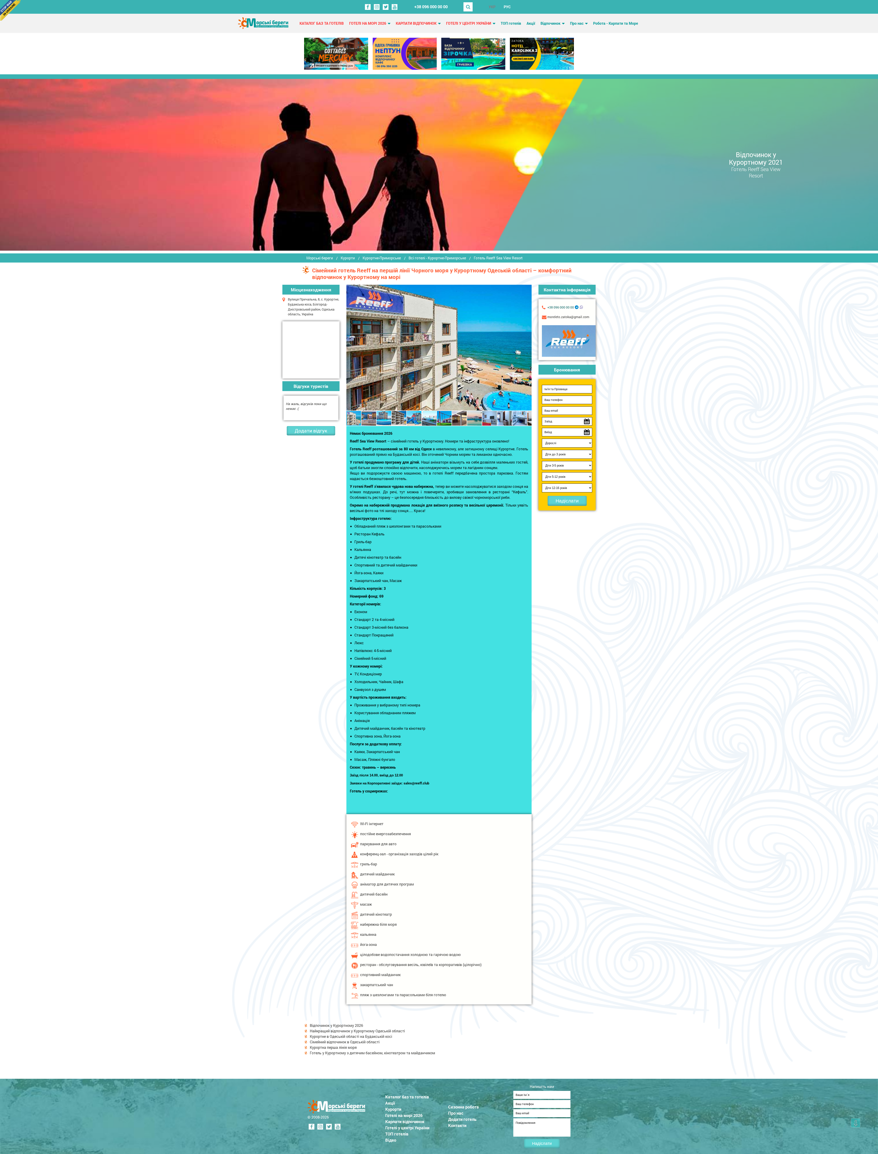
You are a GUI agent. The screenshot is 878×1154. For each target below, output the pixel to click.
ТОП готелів (511, 23)
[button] (527, 347)
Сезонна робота (463, 1107)
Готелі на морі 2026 (367, 23)
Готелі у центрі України (468, 23)
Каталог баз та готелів (322, 23)
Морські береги (319, 258)
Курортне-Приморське (382, 258)
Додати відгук (311, 430)
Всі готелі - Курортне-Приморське (437, 258)
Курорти (348, 258)
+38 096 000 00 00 (431, 6)
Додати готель (462, 1119)
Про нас (577, 23)
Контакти (457, 1125)
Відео (390, 1140)
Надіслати (567, 500)
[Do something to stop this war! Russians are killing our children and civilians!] (10, 10)
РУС (507, 6)
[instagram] (377, 7)
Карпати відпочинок (416, 23)
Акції (531, 23)
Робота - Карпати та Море (615, 23)
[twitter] (385, 7)
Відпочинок (550, 23)
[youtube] (394, 7)
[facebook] (368, 7)
